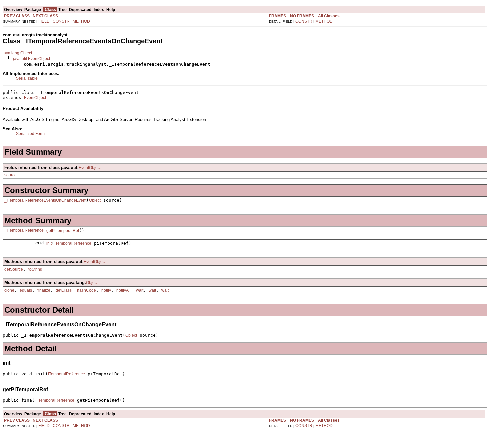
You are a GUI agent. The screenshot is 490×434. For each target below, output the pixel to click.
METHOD (81, 21)
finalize (43, 290)
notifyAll (123, 290)
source (10, 175)
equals (26, 290)
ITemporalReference (25, 230)
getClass (64, 290)
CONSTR (61, 21)
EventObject (35, 97)
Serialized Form (30, 133)
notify (106, 290)
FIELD (44, 21)
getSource (13, 269)
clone (9, 290)
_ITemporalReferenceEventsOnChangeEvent (45, 200)
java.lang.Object (17, 53)
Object (95, 200)
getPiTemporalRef (62, 230)
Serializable (27, 78)
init (49, 243)
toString (35, 269)
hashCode (86, 290)
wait (139, 290)
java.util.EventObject (31, 58)
